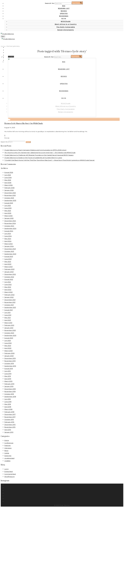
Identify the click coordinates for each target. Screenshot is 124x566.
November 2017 (9, 417)
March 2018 (8, 409)
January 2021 (8, 328)
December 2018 (10, 389)
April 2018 (7, 407)
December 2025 (10, 193)
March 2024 (8, 244)
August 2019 (8, 368)
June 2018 (7, 402)
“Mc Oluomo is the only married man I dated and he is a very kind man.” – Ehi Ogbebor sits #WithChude (39, 152)
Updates (11, 57)
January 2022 (9, 297)
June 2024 (8, 236)
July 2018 (7, 399)
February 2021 (9, 325)
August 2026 (8, 172)
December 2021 (10, 300)
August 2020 (8, 338)
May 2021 (7, 317)
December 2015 (10, 424)
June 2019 (7, 374)
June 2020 (8, 343)
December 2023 (10, 249)
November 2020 (10, 330)
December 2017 (10, 414)
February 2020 (9, 353)
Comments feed (10, 474)
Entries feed (8, 471)
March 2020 (8, 351)
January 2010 (8, 432)
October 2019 (9, 363)
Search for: (4, 142)
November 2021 (9, 302)
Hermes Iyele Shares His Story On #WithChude (23, 123)
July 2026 (7, 175)
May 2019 (7, 376)
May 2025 (7, 210)
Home (3, 46)
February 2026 (9, 188)
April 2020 (7, 348)
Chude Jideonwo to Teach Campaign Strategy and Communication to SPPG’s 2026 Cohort (35, 150)
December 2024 (10, 221)
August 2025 (8, 203)
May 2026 (7, 180)
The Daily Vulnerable (65, 27)
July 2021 (7, 312)
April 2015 (7, 430)
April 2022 (7, 289)
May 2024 (7, 239)
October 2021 (9, 305)
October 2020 (9, 333)
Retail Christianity (65, 30)
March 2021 (8, 323)
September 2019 (10, 366)
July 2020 (7, 340)
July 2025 (7, 205)
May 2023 (7, 261)
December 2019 (10, 358)
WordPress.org (9, 476)
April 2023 (7, 264)
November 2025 (10, 195)
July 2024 (7, 233)
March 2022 (8, 292)
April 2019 (7, 379)
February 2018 (9, 412)
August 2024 (8, 231)
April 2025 (7, 213)
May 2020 (7, 345)
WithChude (66, 21)
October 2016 (9, 419)
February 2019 (9, 384)
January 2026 (9, 190)
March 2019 (8, 381)
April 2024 (7, 241)
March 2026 (8, 185)
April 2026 (7, 182)
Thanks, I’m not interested (25, 563)
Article (6, 440)
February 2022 (9, 295)
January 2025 (9, 218)
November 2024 (10, 223)
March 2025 (8, 216)
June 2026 (8, 177)
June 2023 (8, 259)
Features (7, 445)
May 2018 (7, 404)
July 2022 (7, 282)
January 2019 (8, 386)
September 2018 (10, 396)
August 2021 (8, 310)
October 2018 (9, 394)
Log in (6, 469)
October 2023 (9, 251)
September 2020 (10, 335)
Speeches (7, 456)
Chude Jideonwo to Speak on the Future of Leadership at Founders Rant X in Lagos (33, 158)
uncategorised (9, 458)
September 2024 (10, 228)
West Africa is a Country (66, 24)
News (6, 450)
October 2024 (9, 226)
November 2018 (10, 391)
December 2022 (10, 274)
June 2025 (8, 208)
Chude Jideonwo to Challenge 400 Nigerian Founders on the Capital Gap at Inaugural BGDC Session (39, 155)
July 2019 (7, 371)
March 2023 (8, 267)
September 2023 (10, 254)
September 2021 (10, 307)
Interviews (7, 448)
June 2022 (8, 284)
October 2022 (9, 277)
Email (12, 541)
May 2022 (7, 287)
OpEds (6, 453)
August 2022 (8, 279)
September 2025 (10, 200)
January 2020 (9, 356)
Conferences (8, 443)
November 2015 (9, 427)
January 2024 (9, 246)
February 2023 (9, 269)
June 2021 (7, 315)
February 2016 (9, 422)
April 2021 (7, 320)
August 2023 (8, 256)
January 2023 (9, 272)
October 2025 (9, 198)
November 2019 (10, 361)
